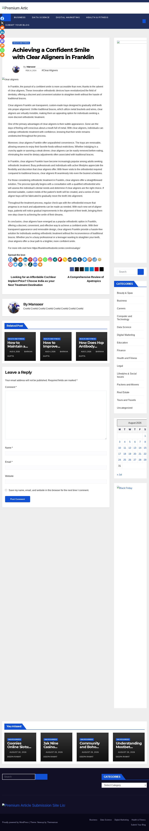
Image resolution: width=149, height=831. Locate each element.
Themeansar (52, 822)
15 (145, 448)
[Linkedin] (25, 259)
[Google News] (35, 264)
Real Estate (123, 392)
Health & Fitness (97, 17)
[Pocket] (10, 264)
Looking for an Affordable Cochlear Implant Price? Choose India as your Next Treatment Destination (32, 280)
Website (9, 476)
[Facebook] (10, 259)
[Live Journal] (25, 264)
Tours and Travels (126, 400)
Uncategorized (125, 408)
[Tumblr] (80, 259)
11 (125, 448)
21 (140, 454)
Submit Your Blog (17, 25)
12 (129, 448)
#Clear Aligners (50, 70)
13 (135, 448)
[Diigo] (94, 259)
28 (140, 460)
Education (122, 342)
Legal (120, 366)
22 (145, 454)
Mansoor (31, 66)
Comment (11, 387)
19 (129, 454)
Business (20, 17)
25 (124, 460)
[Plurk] (89, 259)
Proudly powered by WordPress (15, 822)
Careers (121, 308)
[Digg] (20, 264)
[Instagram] (50, 259)
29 (145, 460)
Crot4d (26, 308)
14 (140, 448)
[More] (40, 264)
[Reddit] (20, 259)
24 (119, 460)
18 (124, 454)
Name (9, 447)
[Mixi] (99, 259)
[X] (15, 259)
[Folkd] (75, 259)
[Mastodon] (35, 259)
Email (9, 462)
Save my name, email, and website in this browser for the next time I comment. (49, 490)
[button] (139, 21)
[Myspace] (70, 259)
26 (129, 460)
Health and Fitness (21, 43)
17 (119, 454)
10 (119, 448)
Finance (121, 350)
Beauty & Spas (125, 293)
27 (135, 460)
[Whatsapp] (45, 259)
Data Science (40, 17)
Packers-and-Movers (128, 384)
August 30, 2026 (18, 752)
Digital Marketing (68, 17)
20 (135, 454)
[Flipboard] (60, 259)
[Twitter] (15, 264)
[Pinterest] (30, 259)
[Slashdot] (30, 264)
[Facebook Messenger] (85, 259)
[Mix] (40, 259)
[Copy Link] (65, 259)
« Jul (119, 474)
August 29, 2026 (54, 752)
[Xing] (55, 259)
